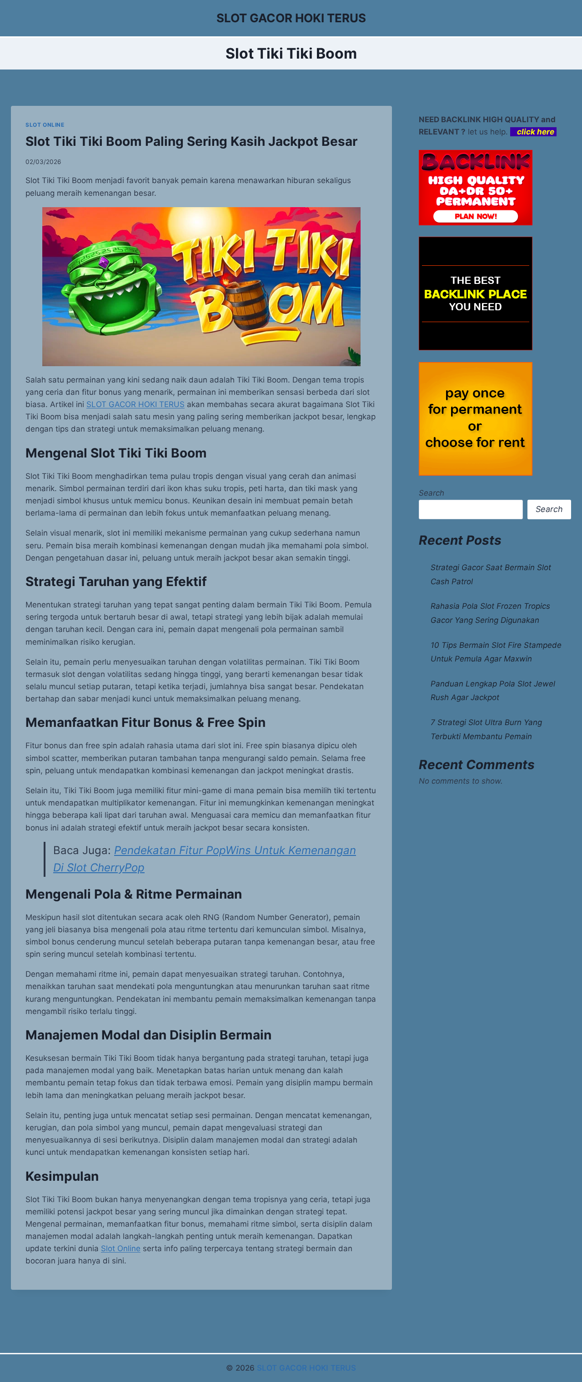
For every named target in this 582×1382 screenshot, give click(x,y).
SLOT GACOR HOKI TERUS (306, 1367)
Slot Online (120, 1248)
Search (431, 492)
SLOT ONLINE (45, 124)
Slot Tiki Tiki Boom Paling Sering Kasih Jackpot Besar (191, 141)
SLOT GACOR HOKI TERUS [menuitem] (135, 404)
